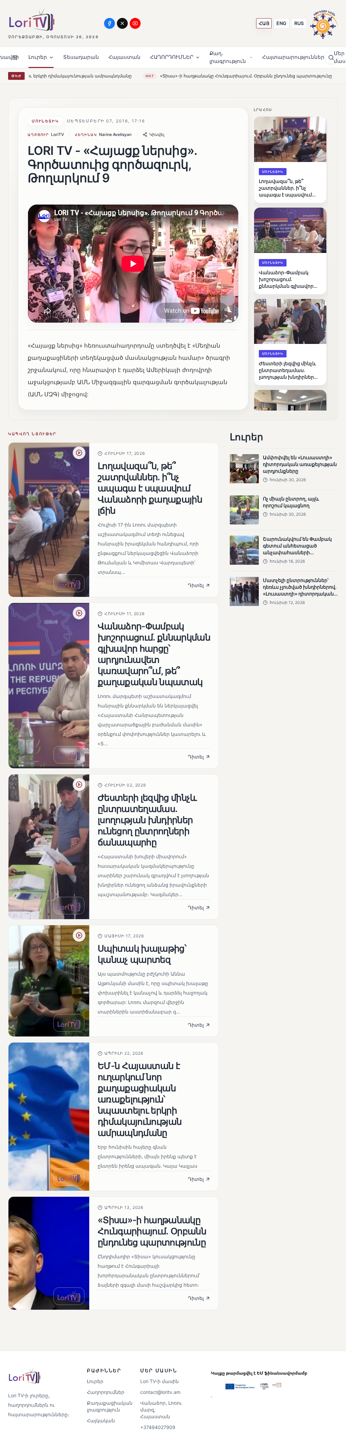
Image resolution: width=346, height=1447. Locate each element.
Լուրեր (95, 1381)
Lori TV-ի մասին (159, 1381)
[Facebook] (109, 23)
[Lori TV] (31, 19)
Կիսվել (156, 134)
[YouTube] (135, 23)
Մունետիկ (45, 121)
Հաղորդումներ (105, 1392)
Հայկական (101, 1420)
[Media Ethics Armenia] (324, 23)
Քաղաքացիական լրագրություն (107, 1406)
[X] (122, 23)
